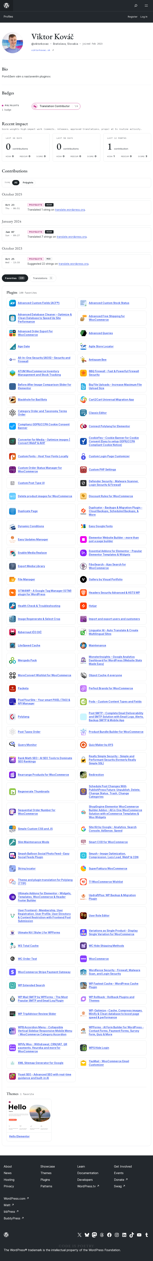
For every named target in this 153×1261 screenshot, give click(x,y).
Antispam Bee (98, 359)
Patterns (46, 1186)
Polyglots (28, 182)
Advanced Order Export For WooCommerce (35, 333)
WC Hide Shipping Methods (106, 945)
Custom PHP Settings (102, 469)
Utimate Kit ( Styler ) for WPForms (39, 932)
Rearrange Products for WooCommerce (43, 774)
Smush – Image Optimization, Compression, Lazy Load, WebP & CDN (113, 855)
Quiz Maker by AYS (101, 744)
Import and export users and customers (114, 618)
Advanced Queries (101, 333)
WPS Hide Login (99, 1047)
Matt (9, 1205)
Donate (121, 1180)
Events (119, 1173)
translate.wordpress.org (70, 209)
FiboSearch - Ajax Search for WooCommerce (107, 566)
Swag (119, 1186)
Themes (45, 1173)
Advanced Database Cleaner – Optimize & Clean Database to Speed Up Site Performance (45, 318)
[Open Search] (136, 5)
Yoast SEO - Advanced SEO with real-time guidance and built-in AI (44, 1076)
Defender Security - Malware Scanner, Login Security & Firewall (114, 483)
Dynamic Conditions (31, 526)
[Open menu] (147, 5)
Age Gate (24, 346)
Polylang (23, 716)
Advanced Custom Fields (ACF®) (39, 302)
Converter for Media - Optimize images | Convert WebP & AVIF (44, 441)
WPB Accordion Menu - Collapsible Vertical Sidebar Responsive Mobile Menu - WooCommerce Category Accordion (45, 1031)
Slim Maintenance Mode (33, 842)
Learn (81, 1166)
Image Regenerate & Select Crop (39, 618)
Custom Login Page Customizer (109, 456)
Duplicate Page (28, 511)
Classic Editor (98, 412)
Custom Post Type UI (31, 482)
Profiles (8, 16)
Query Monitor (27, 744)
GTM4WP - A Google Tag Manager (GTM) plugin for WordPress (44, 592)
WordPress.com (16, 1198)
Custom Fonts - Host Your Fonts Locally (43, 456)
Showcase (47, 1166)
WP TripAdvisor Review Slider (37, 1013)
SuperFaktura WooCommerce (108, 868)
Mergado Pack (27, 660)
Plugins (45, 1180)
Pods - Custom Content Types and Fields (115, 701)
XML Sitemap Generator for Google (40, 1062)
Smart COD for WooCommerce (108, 842)
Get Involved (123, 1166)
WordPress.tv (88, 1186)
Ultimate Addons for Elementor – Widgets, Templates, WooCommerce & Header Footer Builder (44, 897)
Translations (42, 278)
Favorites (14, 278)
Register (133, 16)
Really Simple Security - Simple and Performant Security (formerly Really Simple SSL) (112, 760)
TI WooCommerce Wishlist (106, 881)
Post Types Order (29, 731)
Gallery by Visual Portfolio (106, 579)
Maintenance (97, 645)
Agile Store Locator (101, 346)
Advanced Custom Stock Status (109, 302)
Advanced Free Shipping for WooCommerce (107, 318)
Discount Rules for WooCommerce (111, 496)
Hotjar (93, 605)
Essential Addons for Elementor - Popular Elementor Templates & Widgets (115, 552)
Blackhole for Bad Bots (32, 399)
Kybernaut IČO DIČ (30, 632)
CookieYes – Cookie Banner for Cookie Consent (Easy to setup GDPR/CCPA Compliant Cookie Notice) (114, 441)
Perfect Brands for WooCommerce (111, 688)
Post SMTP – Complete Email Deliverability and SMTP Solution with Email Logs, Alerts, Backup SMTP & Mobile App (116, 716)
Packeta (23, 688)
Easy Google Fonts (101, 526)
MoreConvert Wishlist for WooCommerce (44, 675)
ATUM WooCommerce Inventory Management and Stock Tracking (39, 373)
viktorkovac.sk (41, 50)
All (15, 182)
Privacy (9, 1186)
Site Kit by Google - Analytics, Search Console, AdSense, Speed (113, 828)
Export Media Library (31, 566)
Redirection (96, 774)
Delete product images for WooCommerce (45, 496)
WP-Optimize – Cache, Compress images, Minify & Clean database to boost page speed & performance (116, 1014)
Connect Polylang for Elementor (109, 426)
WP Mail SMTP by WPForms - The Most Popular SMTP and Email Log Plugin (43, 998)
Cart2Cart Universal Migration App (111, 399)
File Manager (26, 579)
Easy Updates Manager (33, 539)
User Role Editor (99, 915)
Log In (143, 16)
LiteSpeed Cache (29, 645)
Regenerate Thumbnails (33, 791)
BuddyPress (14, 1218)
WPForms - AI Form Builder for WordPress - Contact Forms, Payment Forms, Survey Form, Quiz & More (116, 1031)
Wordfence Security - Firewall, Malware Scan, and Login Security (114, 972)
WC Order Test (27, 958)
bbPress (11, 1211)
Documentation (87, 1173)
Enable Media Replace (32, 552)
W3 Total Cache (28, 945)
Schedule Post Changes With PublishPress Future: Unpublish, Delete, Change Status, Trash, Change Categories (114, 791)
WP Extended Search (31, 985)
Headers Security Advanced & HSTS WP (114, 592)
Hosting (9, 1180)
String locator (27, 868)
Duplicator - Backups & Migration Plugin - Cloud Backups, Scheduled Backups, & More (115, 511)
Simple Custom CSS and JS (35, 828)
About (8, 1166)
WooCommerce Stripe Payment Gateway (44, 972)
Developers (85, 1180)
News (8, 1173)
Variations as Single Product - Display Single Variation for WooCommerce (113, 932)
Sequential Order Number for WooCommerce (36, 811)
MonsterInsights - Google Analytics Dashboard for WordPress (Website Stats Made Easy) (115, 660)
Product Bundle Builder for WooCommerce (116, 731)
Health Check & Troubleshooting (39, 605)
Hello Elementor (19, 1136)
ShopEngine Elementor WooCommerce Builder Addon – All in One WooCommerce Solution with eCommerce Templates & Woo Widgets (115, 812)
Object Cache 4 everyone (105, 675)
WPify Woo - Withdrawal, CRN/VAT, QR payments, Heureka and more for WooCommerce (42, 1048)
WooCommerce (99, 958)
